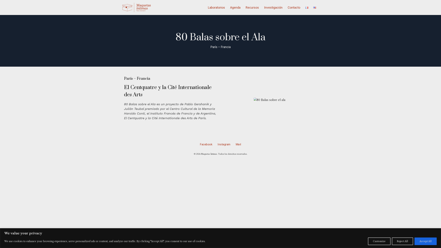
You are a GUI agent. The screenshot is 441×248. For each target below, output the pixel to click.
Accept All (425, 241)
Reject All (402, 241)
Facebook (206, 144)
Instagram (224, 144)
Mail (238, 144)
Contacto (294, 7)
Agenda (235, 7)
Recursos (252, 7)
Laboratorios (216, 7)
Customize (379, 241)
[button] (226, 100)
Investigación (273, 7)
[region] (220, 238)
